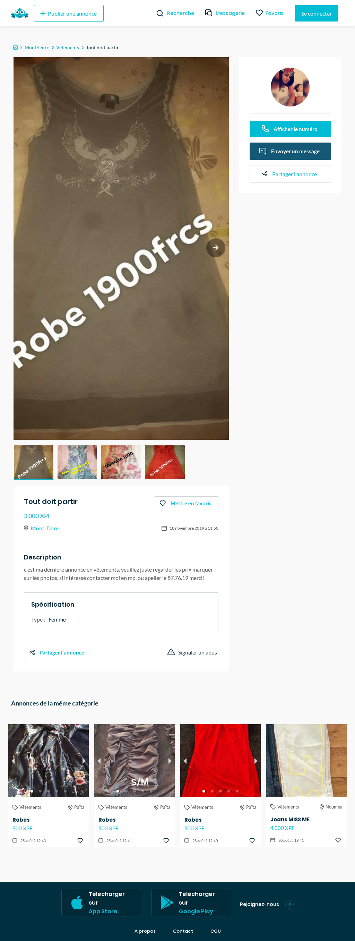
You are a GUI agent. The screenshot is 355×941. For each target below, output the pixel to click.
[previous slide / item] (13, 760)
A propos (145, 931)
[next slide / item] (215, 247)
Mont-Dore (37, 47)
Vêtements (67, 47)
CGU (215, 931)
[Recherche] (157, 13)
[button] (34, 462)
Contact (183, 931)
